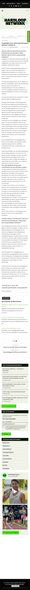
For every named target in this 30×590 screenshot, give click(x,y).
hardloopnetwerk (14, 47)
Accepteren (15, 586)
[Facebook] (9, 6)
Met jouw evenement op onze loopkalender (13, 317)
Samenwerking (7, 449)
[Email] (16, 6)
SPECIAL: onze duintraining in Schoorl (11, 328)
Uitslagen (5, 462)
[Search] (27, 10)
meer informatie (20, 584)
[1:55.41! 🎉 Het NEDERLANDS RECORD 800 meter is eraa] (15, 517)
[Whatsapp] (20, 6)
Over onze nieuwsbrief (9, 419)
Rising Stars (6, 442)
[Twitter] (11, 6)
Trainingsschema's (8, 452)
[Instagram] (13, 6)
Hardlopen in (6, 446)
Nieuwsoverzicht (10, 3)
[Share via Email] (16, 341)
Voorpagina (11, 36)
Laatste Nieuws (7, 458)
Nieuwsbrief (25, 3)
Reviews (5, 465)
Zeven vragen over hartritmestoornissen (14, 392)
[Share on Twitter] (14, 341)
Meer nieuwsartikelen (8, 406)
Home (3, 3)
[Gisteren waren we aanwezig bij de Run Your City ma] (15, 491)
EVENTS (18, 3)
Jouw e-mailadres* (7, 421)
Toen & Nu (6, 455)
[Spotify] (18, 6)
